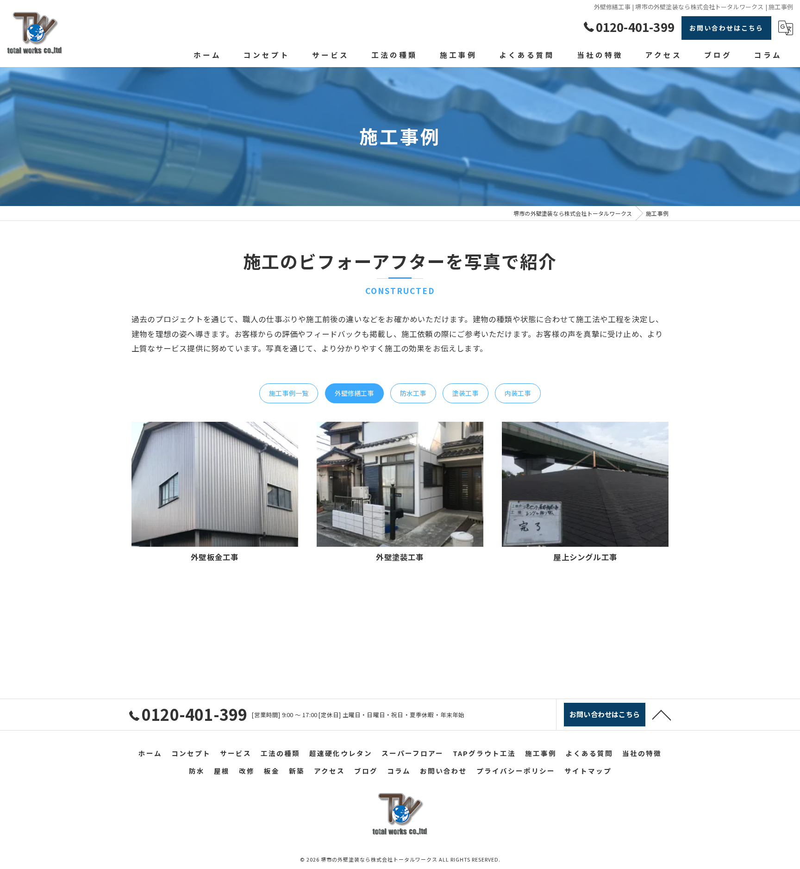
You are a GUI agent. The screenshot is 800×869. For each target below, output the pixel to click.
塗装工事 (465, 393)
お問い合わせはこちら (726, 27)
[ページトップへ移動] (661, 714)
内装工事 (518, 393)
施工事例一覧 (288, 393)
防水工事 (413, 393)
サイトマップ (588, 770)
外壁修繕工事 (354, 393)
